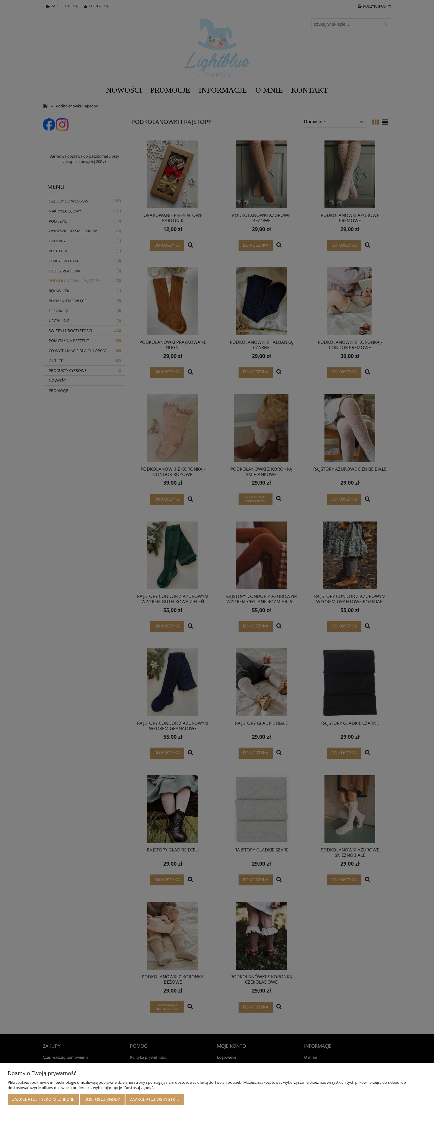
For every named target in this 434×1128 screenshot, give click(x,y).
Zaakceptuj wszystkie (154, 1099)
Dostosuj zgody (102, 1099)
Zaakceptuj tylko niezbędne (43, 1099)
